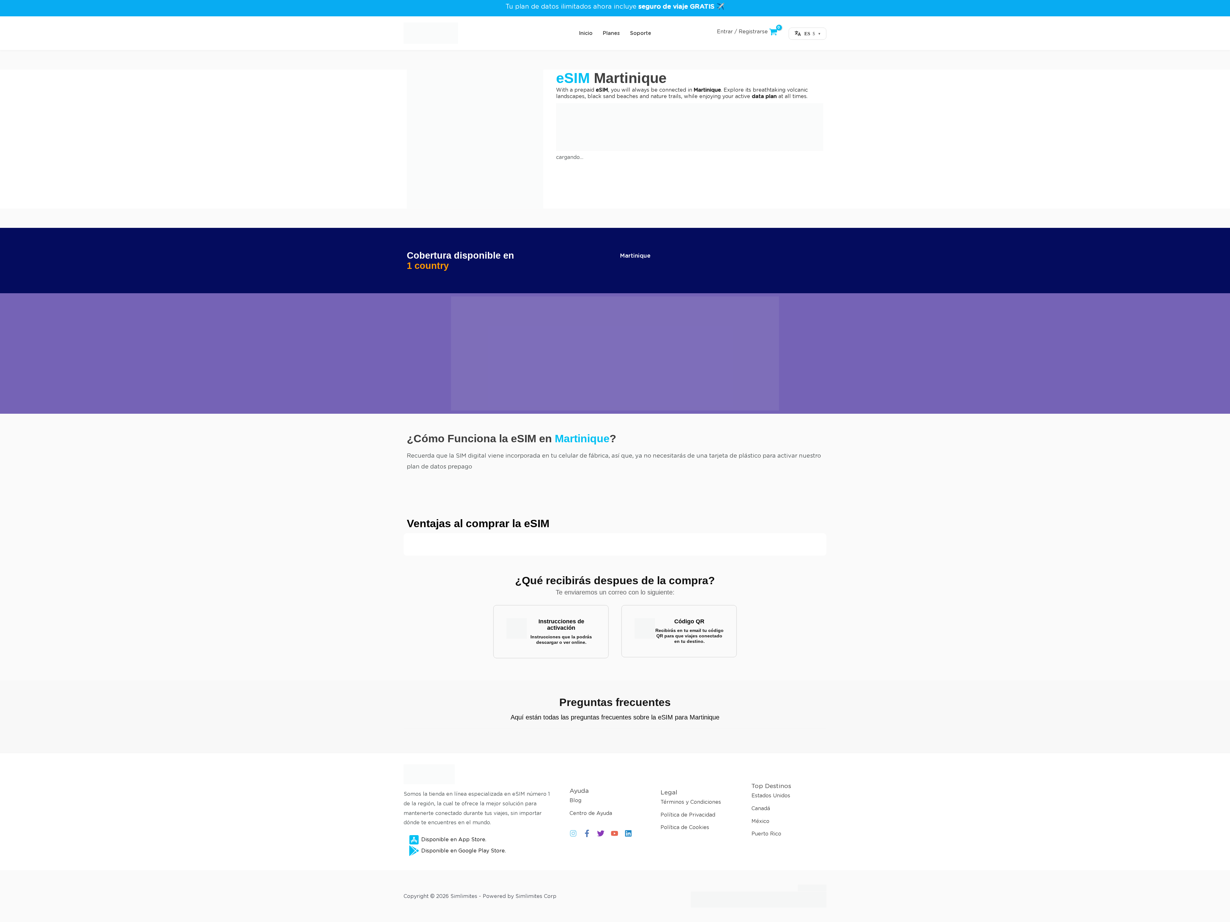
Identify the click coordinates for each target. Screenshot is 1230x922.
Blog (575, 800)
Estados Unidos (770, 796)
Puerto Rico (766, 834)
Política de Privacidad (687, 815)
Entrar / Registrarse (742, 32)
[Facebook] (587, 833)
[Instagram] (573, 833)
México (760, 821)
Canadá (760, 808)
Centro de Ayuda (591, 813)
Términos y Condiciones (690, 802)
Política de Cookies (684, 828)
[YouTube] (614, 833)
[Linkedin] (628, 833)
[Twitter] (600, 833)
